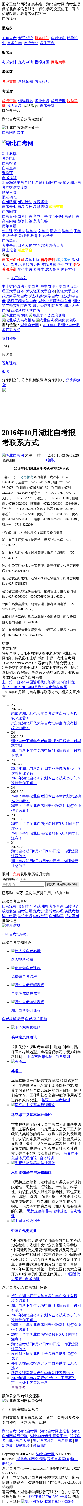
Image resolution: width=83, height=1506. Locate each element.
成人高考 (14, 106)
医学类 (47, 236)
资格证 (7, 173)
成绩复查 (9, 911)
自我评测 (58, 38)
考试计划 (25, 202)
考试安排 (9, 62)
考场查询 (9, 82)
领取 (50, 460)
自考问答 (9, 212)
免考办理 (17, 265)
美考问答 (40, 221)
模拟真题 (42, 62)
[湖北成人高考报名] (18, 320)
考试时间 (32, 260)
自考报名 (9, 163)
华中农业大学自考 (55, 286)
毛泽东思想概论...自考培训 (48, 1057)
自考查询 (9, 168)
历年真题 (9, 226)
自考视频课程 (13, 1019)
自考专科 (47, 106)
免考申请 (25, 62)
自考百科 (9, 216)
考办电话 (9, 158)
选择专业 (31, 43)
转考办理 (33, 265)
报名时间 (42, 38)
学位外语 (40, 916)
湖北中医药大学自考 (54, 301)
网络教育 (31, 106)
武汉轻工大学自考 (40, 291)
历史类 (55, 231)
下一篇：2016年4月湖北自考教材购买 (36, 687)
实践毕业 (40, 202)
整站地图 (22, 1445)
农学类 (12, 236)
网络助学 (58, 62)
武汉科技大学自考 (25, 310)
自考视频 (9, 178)
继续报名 (25, 101)
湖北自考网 (29, 325)
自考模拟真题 (36, 1019)
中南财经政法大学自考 (20, 286)
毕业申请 (42, 101)
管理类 (24, 236)
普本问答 (40, 216)
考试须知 (25, 82)
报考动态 (9, 197)
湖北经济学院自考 (47, 306)
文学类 (43, 231)
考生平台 (47, 43)
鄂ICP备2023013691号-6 (48, 1497)
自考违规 (25, 911)
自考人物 (25, 245)
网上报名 (9, 250)
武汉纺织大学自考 (44, 296)
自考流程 (9, 906)
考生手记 (9, 245)
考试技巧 (42, 82)
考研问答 (72, 216)
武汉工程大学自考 (22, 301)
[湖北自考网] (17, 143)
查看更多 (18, 1387)
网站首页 (9, 192)
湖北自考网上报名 (55, 1431)
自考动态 (64, 1441)
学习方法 (40, 245)
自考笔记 (9, 240)
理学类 (67, 231)
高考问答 (9, 221)
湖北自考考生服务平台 (49, 1436)
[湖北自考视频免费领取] (56, 320)
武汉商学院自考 (15, 296)
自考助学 (14, 43)
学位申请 (25, 269)
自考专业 (9, 207)
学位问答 (56, 216)
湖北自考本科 (44, 1441)
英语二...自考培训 (56, 1100)
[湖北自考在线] (15, 315)
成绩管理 (58, 101)
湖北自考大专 (19, 1441)
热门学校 (18, 278)
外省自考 (56, 245)
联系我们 (40, 1445)
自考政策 (9, 202)
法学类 (31, 231)
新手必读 (25, 38)
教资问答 (25, 221)
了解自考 (9, 38)
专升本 (38, 269)
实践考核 (49, 265)
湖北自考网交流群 (31, 1459)
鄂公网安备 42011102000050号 (49, 1501)
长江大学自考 (68, 291)
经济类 (19, 231)
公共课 (7, 231)
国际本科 (68, 269)
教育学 (36, 236)
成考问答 (25, 216)
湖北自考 (9, 1431)
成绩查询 (9, 101)
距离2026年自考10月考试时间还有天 (32, 183)
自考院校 (25, 207)
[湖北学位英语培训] (47, 315)
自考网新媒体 (13, 132)
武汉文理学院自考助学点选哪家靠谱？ (42, 1373)
